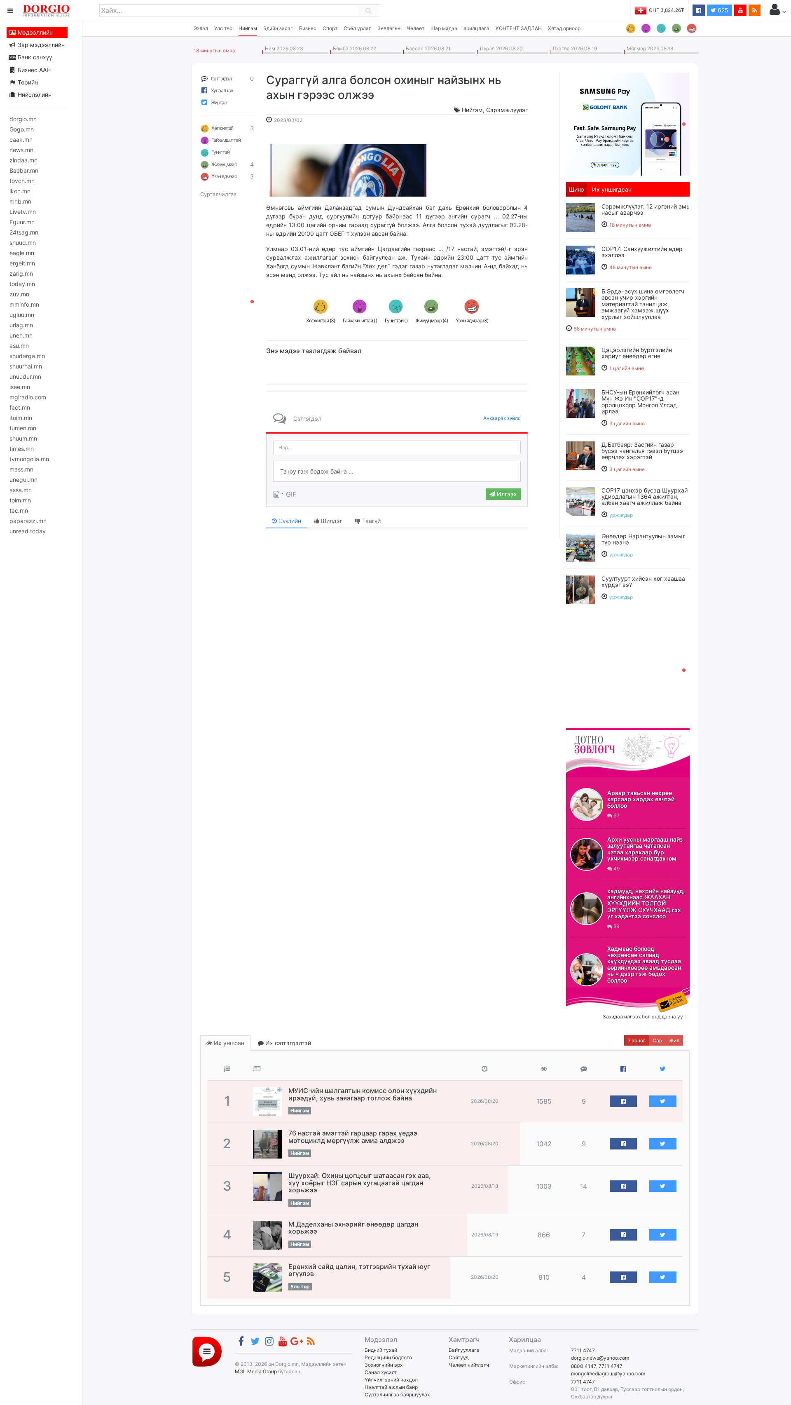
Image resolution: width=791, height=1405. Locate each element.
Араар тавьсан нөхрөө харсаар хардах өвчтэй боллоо (640, 799)
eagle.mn (21, 252)
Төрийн (27, 82)
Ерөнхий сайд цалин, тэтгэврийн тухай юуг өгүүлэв (359, 1270)
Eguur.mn (22, 221)
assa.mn (20, 489)
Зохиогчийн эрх (384, 1365)
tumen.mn (22, 428)
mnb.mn (20, 201)
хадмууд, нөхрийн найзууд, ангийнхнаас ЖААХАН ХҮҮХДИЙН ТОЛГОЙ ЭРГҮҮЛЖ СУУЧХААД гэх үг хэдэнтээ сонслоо (646, 903)
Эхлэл (201, 28)
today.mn (22, 283)
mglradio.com (27, 397)
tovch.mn (22, 180)
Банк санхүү (34, 57)
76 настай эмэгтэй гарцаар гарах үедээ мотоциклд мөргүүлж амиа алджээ (352, 1137)
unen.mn (21, 335)
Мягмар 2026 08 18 (648, 48)
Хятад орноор (564, 28)
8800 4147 (583, 1366)
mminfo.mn (24, 304)
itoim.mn (20, 417)
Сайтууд (458, 1357)
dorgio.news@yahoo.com (600, 1358)
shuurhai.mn (25, 366)
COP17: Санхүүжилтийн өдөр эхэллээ (642, 251)
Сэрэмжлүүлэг (507, 109)
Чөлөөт (415, 28)
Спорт (330, 28)
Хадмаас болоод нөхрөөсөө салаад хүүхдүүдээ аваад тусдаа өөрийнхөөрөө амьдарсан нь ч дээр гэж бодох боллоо (644, 964)
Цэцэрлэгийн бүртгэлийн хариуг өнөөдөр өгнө (636, 352)
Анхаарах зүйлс (502, 418)
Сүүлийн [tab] (289, 520)
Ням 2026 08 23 (282, 48)
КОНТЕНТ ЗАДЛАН (519, 28)
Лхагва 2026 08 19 (573, 48)
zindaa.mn (23, 160)
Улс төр (223, 28)
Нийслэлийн (33, 94)
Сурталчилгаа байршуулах (397, 1394)
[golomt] (628, 123)
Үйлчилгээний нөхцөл (391, 1380)
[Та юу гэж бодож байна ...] (397, 471)
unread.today (27, 531)
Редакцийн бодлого (388, 1357)
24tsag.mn (23, 232)
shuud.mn (22, 242)
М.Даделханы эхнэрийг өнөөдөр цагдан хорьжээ (353, 1228)
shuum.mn (23, 438)
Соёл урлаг (357, 28)
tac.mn (18, 510)
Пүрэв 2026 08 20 (500, 48)
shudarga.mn (27, 355)
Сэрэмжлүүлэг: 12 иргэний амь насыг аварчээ (645, 209)
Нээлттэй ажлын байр (391, 1387)
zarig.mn (21, 273)
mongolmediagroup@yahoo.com (608, 1373)
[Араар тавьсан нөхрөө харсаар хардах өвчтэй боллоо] (586, 804)
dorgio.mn (23, 118)
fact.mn (19, 407)
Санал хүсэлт (381, 1372)
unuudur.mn (25, 376)
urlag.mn (21, 324)
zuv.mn (19, 294)
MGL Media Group (256, 1371)
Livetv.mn (22, 211)
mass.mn (21, 469)
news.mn (21, 149)
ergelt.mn (22, 263)
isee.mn (19, 386)
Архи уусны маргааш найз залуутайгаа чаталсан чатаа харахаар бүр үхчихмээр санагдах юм (645, 849)
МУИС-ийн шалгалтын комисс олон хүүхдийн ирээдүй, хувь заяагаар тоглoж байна (362, 1094)
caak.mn (21, 139)
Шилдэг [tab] (330, 520)
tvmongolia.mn (29, 458)
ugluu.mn (21, 314)
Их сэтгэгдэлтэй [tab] (287, 1042)
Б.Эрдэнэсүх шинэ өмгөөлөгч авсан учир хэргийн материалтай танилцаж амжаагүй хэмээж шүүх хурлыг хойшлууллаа (642, 304)
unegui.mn (23, 479)
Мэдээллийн (34, 32)
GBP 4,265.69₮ (666, 10)
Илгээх (506, 493)
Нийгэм (248, 28)
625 (722, 10)
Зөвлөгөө (388, 28)
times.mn (21, 448)
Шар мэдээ (444, 28)
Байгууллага (464, 1350)
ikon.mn (19, 191)
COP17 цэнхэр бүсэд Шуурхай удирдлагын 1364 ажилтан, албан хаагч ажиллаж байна (644, 497)
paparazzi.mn (28, 520)
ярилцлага (476, 28)
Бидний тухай (381, 1350)
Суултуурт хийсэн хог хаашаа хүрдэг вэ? (643, 581)
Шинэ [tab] (576, 189)
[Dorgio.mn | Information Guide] (207, 1351)
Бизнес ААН (33, 69)
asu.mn (19, 345)
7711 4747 (583, 1350)
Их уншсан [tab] (228, 1042)
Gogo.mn (21, 129)
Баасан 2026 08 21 (427, 48)
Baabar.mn (23, 170)
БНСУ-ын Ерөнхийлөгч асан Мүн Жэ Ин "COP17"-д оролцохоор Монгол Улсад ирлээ (640, 402)
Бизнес (307, 28)
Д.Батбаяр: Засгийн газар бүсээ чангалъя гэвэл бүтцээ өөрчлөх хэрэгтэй (642, 451)
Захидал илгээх (591, 992)
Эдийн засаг (278, 28)
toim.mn (20, 500)
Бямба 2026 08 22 (353, 48)
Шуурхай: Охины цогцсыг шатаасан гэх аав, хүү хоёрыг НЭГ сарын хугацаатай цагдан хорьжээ (359, 1182)
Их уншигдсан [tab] (612, 189)
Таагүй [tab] (370, 520)
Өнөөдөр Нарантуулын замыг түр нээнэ (643, 539)
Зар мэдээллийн (40, 44)
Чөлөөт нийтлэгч (469, 1365)
